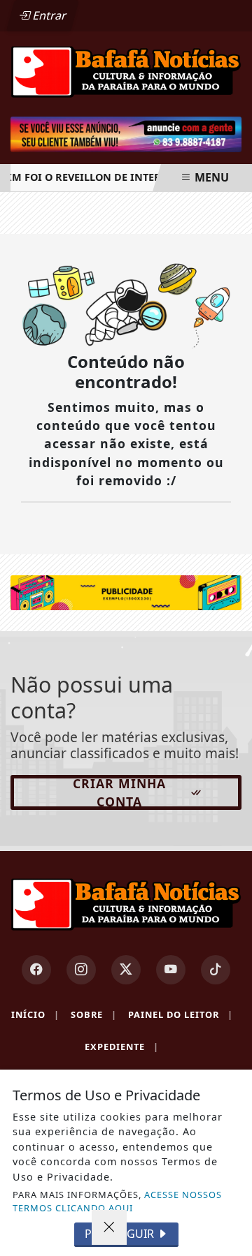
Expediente (122, 1046)
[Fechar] (109, 1227)
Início (35, 1014)
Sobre (94, 1014)
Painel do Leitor (180, 1014)
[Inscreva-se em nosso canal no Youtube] (171, 969)
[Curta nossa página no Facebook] (36, 969)
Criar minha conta (119, 792)
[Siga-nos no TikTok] (215, 969)
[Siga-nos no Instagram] (81, 969)
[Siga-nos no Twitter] (126, 969)
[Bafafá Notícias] (125, 70)
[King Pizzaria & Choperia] (125, 591)
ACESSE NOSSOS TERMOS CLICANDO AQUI (117, 1201)
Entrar (48, 15)
